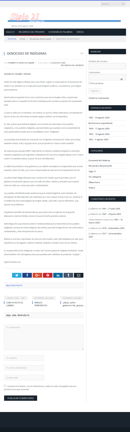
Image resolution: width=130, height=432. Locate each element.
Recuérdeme (97, 83)
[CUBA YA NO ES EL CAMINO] (15, 296)
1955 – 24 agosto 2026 (99, 117)
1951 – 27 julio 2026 (111, 208)
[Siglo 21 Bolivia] (65, 18)
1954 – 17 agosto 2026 (99, 128)
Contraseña (94, 72)
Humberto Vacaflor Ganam (21, 63)
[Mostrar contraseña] (121, 79)
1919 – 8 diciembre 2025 (113, 228)
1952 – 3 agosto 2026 (98, 139)
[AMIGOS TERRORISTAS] (44, 296)
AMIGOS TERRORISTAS (40, 304)
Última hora (94, 182)
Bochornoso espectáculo (101, 123)
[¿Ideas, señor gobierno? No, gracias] (72, 296)
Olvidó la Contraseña (99, 98)
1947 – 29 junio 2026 (111, 214)
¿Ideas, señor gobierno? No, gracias (73, 304)
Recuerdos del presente (32, 31)
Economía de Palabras (60, 31)
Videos (80, 31)
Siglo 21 (10, 31)
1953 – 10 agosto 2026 (99, 134)
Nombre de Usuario (98, 61)
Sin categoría (95, 176)
